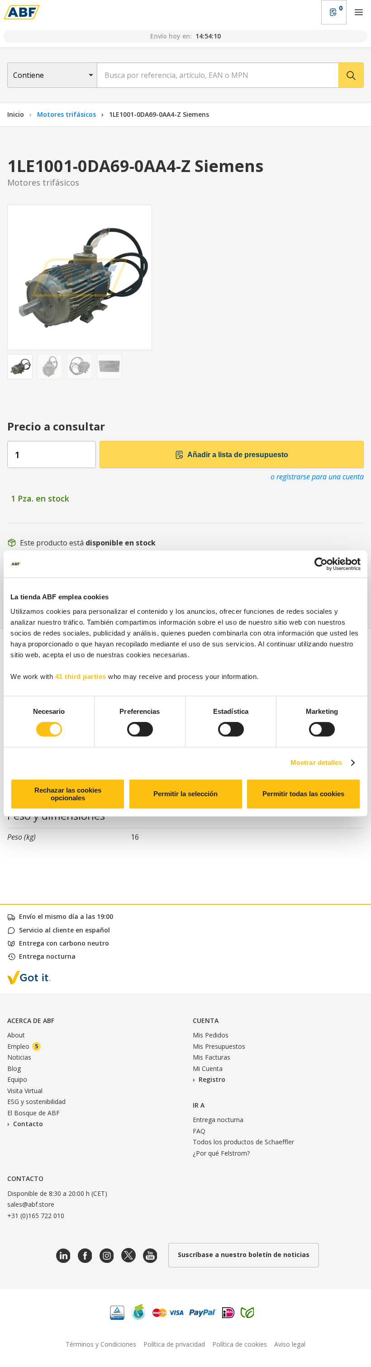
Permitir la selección (185, 794)
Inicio (15, 114)
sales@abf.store (30, 1204)
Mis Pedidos (210, 1035)
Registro (212, 1079)
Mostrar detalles (316, 762)
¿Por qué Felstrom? (221, 1153)
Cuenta (206, 1020)
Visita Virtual (25, 1090)
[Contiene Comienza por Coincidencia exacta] (52, 75)
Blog (14, 1068)
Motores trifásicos (67, 114)
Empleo (22, 1046)
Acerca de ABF (30, 1020)
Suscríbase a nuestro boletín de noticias (243, 1254)
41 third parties (80, 676)
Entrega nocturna (218, 1119)
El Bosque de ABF (33, 1113)
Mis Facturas (211, 1057)
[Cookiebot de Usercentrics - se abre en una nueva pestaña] (321, 564)
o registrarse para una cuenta (317, 477)
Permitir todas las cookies (303, 794)
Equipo (17, 1079)
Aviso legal (289, 1344)
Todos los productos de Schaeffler (243, 1142)
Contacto (28, 1123)
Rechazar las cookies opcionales (67, 794)
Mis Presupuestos (219, 1046)
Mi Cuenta (208, 1068)
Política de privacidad (174, 1344)
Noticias (19, 1057)
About (16, 1035)
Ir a (199, 1105)
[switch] (140, 729)
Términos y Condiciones (101, 1344)
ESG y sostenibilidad (36, 1101)
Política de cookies (239, 1344)
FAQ (199, 1131)
